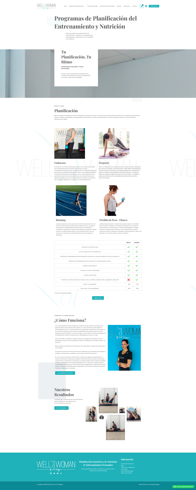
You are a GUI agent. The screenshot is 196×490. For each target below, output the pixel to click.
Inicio (65, 6)
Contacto (134, 6)
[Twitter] (54, 473)
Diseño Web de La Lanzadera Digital (149, 484)
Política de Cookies (126, 473)
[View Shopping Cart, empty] (141, 6)
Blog (122, 465)
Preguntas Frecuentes (127, 463)
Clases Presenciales (92, 6)
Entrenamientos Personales (107, 6)
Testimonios (126, 6)
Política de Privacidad (127, 471)
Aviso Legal (124, 469)
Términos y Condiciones (128, 467)
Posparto (104, 162)
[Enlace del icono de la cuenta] (146, 6)
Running (61, 220)
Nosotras (119, 6)
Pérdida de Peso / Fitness (113, 220)
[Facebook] (51, 473)
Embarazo (60, 162)
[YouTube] (57, 473)
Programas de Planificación (76, 6)
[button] (183, 486)
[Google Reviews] (61, 473)
